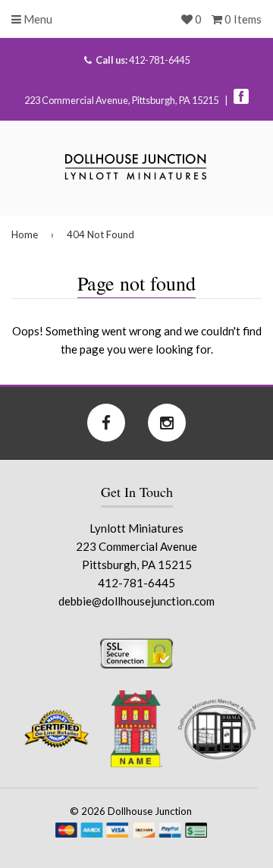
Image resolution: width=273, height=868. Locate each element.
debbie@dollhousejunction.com (136, 601)
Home (24, 234)
